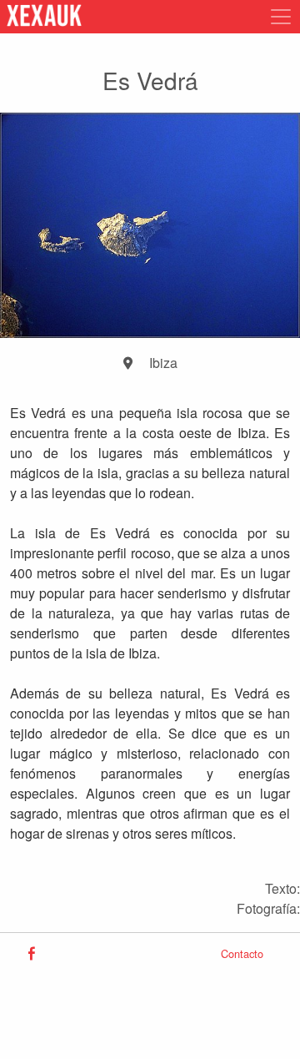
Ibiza (163, 362)
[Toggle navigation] (275, 17)
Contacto (242, 953)
